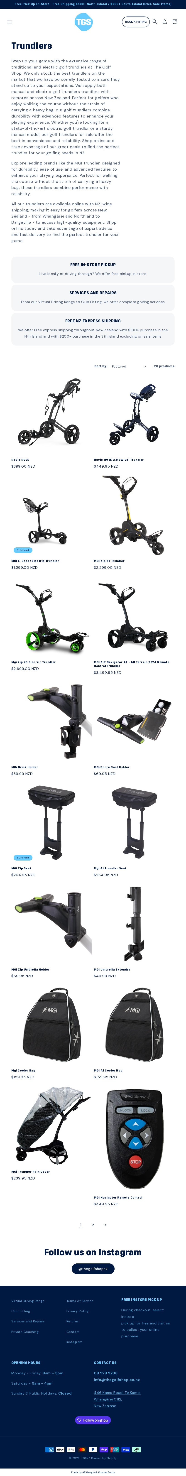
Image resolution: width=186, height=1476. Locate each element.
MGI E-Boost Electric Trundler (35, 561)
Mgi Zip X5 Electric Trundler (33, 662)
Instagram (74, 1342)
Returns (72, 1321)
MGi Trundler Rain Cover (30, 1171)
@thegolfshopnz (93, 1269)
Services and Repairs (28, 1321)
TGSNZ (85, 1458)
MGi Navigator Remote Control (118, 1197)
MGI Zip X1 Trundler (109, 561)
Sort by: (101, 366)
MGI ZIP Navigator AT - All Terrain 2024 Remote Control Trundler (131, 664)
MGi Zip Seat (21, 868)
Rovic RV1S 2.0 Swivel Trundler (119, 459)
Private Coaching (25, 1332)
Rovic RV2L (20, 459)
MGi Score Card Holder (112, 767)
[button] (10, 22)
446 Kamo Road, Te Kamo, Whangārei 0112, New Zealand (117, 1399)
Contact (73, 1332)
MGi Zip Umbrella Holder (30, 969)
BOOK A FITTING (136, 22)
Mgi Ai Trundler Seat (110, 868)
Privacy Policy (77, 1311)
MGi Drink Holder (24, 767)
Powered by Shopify (104, 1458)
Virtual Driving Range (28, 1301)
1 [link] (80, 1224)
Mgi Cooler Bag (23, 1070)
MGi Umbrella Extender (112, 969)
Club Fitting (20, 1311)
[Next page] (105, 1225)
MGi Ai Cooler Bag (108, 1070)
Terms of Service (80, 1301)
